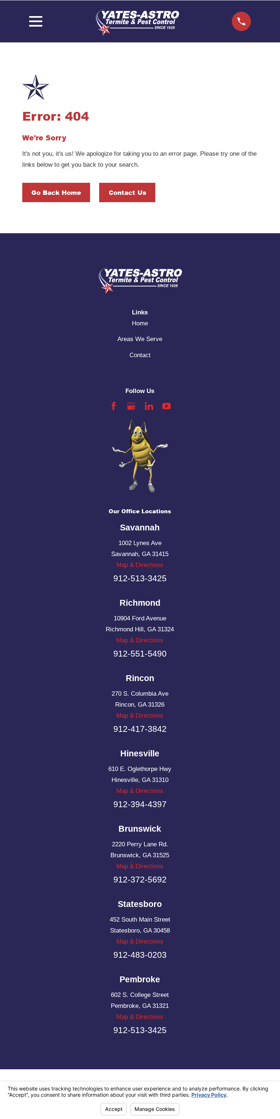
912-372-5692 (140, 879)
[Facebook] (113, 406)
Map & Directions (139, 565)
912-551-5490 (140, 653)
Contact (140, 355)
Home (140, 323)
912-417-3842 (140, 729)
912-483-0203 (140, 955)
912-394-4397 (140, 804)
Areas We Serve (139, 339)
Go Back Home (56, 192)
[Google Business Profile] (131, 406)
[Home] (137, 21)
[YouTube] (166, 406)
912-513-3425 (140, 578)
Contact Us (127, 192)
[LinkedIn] (149, 406)
